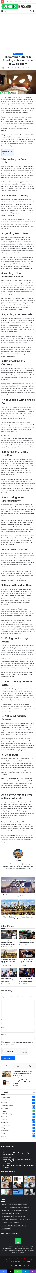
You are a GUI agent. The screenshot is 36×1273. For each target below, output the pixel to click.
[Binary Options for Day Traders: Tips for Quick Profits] (27, 953)
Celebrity (5, 1102)
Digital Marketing (7, 1114)
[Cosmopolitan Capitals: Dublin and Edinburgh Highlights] (9, 953)
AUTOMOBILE (6, 1122)
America (4, 1204)
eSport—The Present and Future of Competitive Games (25, 980)
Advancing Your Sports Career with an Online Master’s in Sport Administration (23, 1073)
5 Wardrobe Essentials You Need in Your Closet (26, 941)
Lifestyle (4, 1119)
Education (5, 1108)
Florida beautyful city (7, 1216)
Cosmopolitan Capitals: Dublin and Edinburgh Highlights (9, 961)
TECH (4, 1111)
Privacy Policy (26, 1261)
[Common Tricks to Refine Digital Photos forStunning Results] (29, 1185)
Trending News (6, 1228)
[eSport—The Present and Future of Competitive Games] (27, 972)
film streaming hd (17, 1213)
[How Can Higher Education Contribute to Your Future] (9, 972)
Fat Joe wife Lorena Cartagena (19, 1210)
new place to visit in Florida (9, 1225)
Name (3, 1020)
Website (3, 1034)
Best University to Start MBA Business (18, 1204)
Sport (4, 1133)
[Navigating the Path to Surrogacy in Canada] (6, 1192)
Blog (3, 1128)
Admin (6, 68)
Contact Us (14, 1261)
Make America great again (16, 1222)
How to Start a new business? (9, 1219)
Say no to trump (22, 1225)
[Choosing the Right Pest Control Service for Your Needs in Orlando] (29, 1179)
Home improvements (8, 1105)
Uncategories (18, 53)
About (19, 1261)
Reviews (4, 1136)
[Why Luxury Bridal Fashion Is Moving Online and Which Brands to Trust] (6, 1082)
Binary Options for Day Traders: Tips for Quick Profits (26, 961)
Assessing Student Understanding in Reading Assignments (8, 942)
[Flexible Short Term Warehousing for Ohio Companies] (29, 1192)
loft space (4, 1222)
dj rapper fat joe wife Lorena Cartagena (19, 1207)
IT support (21, 1219)
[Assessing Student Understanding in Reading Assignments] (9, 934)
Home (7, 1261)
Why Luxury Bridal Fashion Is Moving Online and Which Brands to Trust (23, 1082)
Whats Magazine (30, 1259)
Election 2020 (5, 1210)
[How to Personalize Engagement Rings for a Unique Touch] (18, 1185)
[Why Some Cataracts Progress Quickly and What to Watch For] (6, 1185)
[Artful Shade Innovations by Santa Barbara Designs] (18, 1192)
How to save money (20, 1216)
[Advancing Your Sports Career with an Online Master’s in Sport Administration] (6, 1074)
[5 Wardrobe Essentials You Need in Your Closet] (27, 934)
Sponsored (5, 1130)
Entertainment (6, 1125)
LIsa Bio (28, 1219)
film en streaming (6, 1213)
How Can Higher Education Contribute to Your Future (9, 980)
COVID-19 (4, 1207)
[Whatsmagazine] (18, 6)
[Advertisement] (18, 33)
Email (3, 1027)
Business (4, 1116)
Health (4, 1100)
